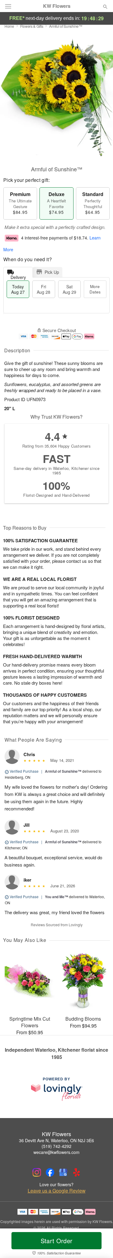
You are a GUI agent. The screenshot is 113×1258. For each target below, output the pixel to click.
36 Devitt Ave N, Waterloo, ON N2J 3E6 (56, 1140)
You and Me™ (56, 896)
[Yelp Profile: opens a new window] (76, 1172)
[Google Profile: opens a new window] (63, 1172)
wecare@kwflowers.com (56, 1152)
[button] (100, 1244)
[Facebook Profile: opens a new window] (50, 1172)
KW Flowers (57, 6)
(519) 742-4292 (56, 1146)
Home (9, 26)
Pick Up (52, 272)
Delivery (18, 275)
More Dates (95, 289)
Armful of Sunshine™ (63, 771)
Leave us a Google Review (57, 1190)
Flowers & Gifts (31, 26)
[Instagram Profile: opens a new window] (37, 1172)
